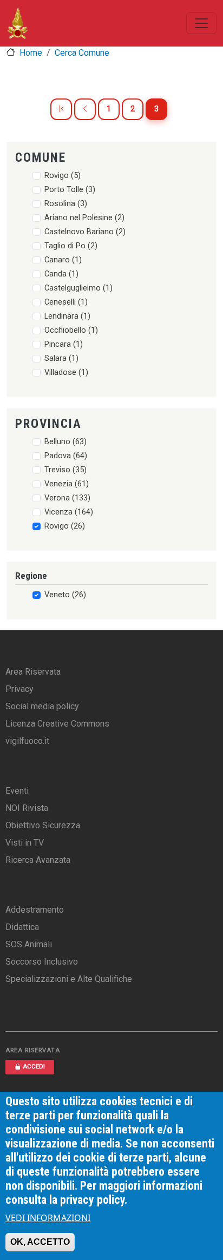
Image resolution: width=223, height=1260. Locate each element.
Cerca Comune (82, 53)
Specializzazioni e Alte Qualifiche (68, 979)
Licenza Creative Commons (57, 723)
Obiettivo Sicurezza (42, 825)
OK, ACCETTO (40, 1241)
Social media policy (42, 706)
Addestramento (34, 910)
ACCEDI (34, 1066)
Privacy (19, 689)
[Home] (17, 23)
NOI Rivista (26, 808)
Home (30, 53)
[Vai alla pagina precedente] (85, 109)
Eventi (17, 791)
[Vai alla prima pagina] (61, 109)
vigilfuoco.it (27, 741)
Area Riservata (33, 672)
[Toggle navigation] (201, 23)
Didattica (22, 927)
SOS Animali (28, 944)
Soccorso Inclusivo (41, 961)
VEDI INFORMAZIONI (47, 1218)
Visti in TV (24, 842)
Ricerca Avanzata (37, 860)
